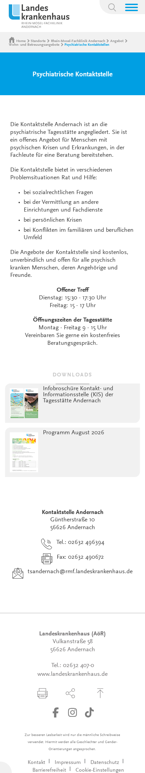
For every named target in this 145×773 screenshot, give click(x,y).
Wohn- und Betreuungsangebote (34, 45)
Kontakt (36, 762)
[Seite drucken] (42, 693)
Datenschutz (104, 762)
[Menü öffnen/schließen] (131, 7)
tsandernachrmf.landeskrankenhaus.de (80, 572)
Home (21, 41)
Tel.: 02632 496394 (80, 543)
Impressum (68, 762)
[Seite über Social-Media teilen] (70, 693)
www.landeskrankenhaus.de (72, 674)
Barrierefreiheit (49, 770)
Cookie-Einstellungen (100, 770)
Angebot (116, 41)
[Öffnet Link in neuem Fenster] (56, 712)
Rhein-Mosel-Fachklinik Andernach (78, 41)
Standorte (38, 41)
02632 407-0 (78, 666)
